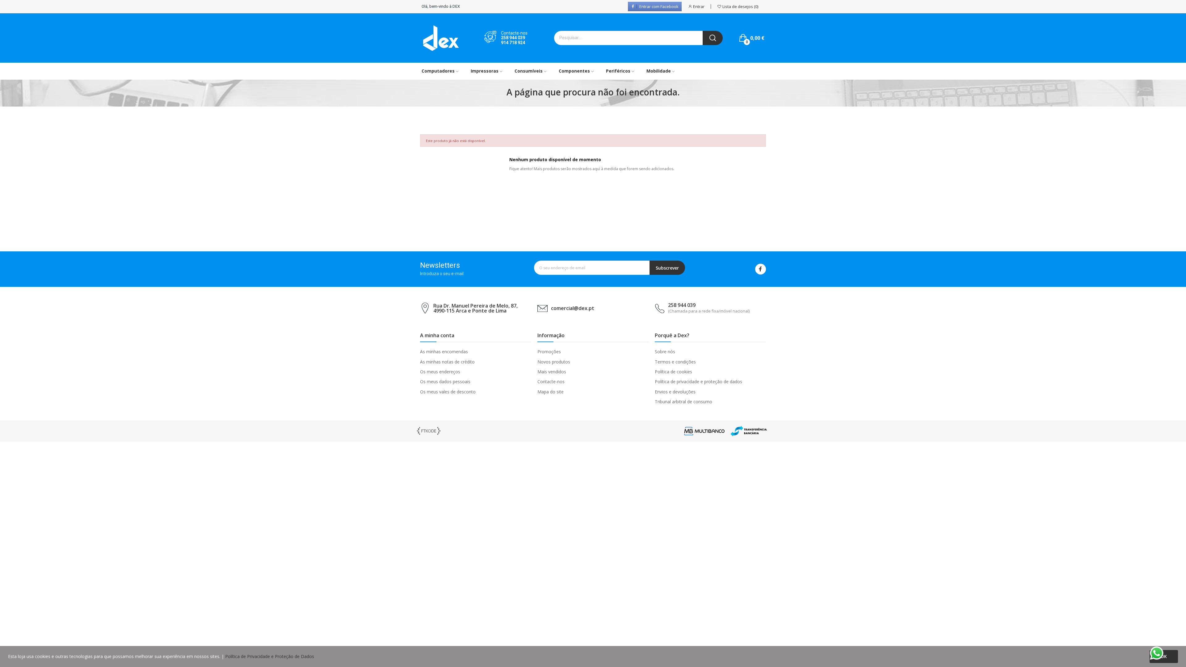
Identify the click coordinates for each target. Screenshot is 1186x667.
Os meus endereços (440, 372)
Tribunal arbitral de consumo (683, 402)
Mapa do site (550, 392)
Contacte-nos (551, 381)
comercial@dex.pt (572, 308)
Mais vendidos (551, 372)
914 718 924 (513, 42)
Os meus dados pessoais (445, 381)
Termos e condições (675, 362)
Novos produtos (553, 362)
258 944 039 (513, 38)
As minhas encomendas (444, 351)
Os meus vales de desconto (448, 392)
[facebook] (760, 269)
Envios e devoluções (675, 392)
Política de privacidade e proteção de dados (698, 381)
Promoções (549, 351)
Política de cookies (673, 372)
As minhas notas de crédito (447, 362)
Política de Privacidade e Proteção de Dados (269, 656)
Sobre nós (665, 351)
